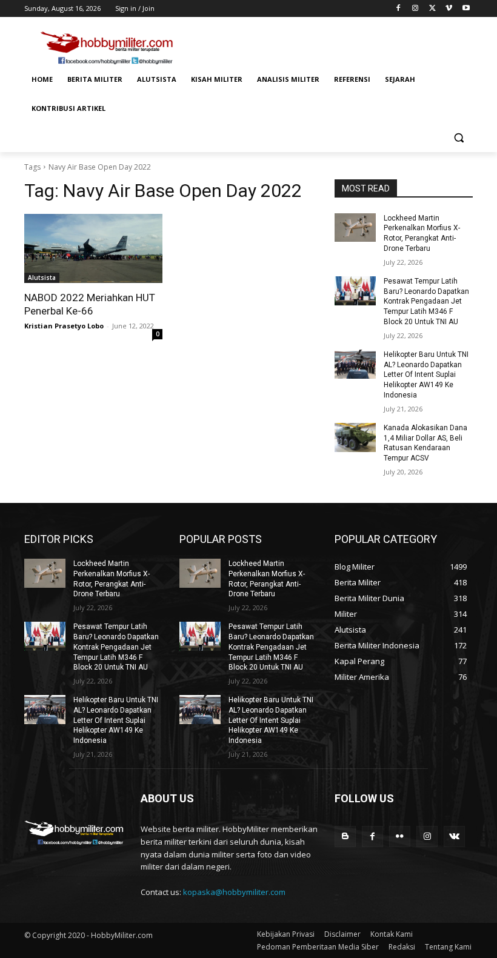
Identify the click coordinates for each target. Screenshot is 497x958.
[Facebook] (398, 9)
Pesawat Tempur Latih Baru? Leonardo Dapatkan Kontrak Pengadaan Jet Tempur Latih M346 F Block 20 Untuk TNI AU (426, 301)
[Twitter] (432, 9)
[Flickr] (399, 836)
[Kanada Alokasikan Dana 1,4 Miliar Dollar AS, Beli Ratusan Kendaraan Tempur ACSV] (355, 437)
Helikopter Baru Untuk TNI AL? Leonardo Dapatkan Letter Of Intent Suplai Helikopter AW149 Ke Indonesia (426, 374)
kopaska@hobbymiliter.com (234, 891)
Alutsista (42, 277)
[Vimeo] (449, 9)
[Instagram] (415, 9)
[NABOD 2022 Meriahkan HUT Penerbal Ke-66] (93, 248)
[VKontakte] (454, 836)
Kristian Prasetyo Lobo (64, 325)
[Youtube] (466, 9)
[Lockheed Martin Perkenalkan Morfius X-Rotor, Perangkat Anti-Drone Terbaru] (355, 227)
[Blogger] (345, 836)
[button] (458, 138)
